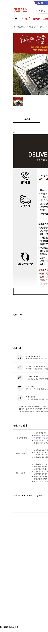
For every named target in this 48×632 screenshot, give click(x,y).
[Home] (14, 27)
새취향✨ (25, 18)
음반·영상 (36, 18)
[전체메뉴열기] (15, 18)
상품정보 (26, 118)
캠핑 (41, 27)
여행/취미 (20, 27)
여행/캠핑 (32, 27)
